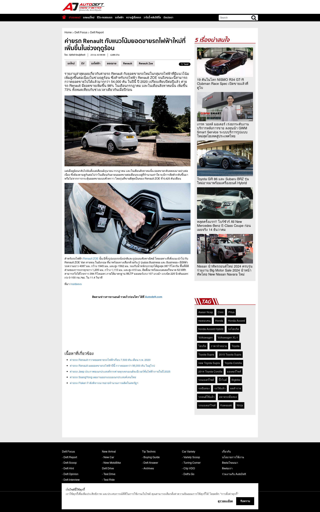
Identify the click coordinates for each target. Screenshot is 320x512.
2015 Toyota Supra (230, 354)
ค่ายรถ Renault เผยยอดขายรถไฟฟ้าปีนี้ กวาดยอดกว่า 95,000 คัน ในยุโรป (112, 366)
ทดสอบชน (204, 320)
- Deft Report (69, 457)
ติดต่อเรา (168, 18)
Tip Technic (149, 451)
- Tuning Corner (191, 462)
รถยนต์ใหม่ (88, 18)
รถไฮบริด (233, 329)
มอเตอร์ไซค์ (234, 371)
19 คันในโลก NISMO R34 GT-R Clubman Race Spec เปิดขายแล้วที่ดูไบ (222, 84)
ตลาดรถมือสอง (228, 397)
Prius (231, 312)
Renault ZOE (90, 258)
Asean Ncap (205, 312)
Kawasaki (226, 405)
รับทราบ (245, 501)
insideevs (76, 284)
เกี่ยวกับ (226, 451)
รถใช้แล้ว (220, 388)
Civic (221, 312)
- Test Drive (108, 474)
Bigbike (236, 380)
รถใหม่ (71, 63)
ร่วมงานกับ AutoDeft (234, 474)
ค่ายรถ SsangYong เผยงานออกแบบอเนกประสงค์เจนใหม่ (103, 377)
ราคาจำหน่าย (219, 346)
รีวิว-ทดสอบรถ (104, 18)
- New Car (108, 457)
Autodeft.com (154, 297)
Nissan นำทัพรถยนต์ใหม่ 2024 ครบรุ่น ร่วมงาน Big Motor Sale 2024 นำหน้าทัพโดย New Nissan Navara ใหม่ (224, 270)
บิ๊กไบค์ (223, 380)
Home (68, 32)
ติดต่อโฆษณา (230, 462)
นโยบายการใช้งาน (233, 457)
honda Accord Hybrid (210, 329)
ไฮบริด (202, 346)
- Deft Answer (150, 462)
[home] (64, 17)
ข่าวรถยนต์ (74, 18)
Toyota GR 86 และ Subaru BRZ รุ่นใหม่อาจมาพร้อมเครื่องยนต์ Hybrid (223, 181)
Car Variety (188, 451)
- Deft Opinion (70, 474)
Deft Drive (108, 468)
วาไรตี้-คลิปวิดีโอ (152, 18)
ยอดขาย (111, 63)
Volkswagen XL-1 (228, 337)
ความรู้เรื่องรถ (133, 18)
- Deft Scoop (69, 462)
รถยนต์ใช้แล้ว (206, 397)
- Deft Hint (68, 468)
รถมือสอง (204, 388)
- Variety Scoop (191, 457)
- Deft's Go (188, 474)
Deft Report (97, 32)
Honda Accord (236, 320)
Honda (219, 320)
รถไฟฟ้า (119, 18)
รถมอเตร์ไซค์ (206, 380)
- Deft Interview (71, 480)
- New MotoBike (111, 462)
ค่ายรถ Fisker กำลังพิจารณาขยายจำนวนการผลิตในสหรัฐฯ (104, 383)
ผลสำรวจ (235, 388)
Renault (127, 63)
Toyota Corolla (233, 363)
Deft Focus (80, 32)
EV (82, 63)
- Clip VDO (188, 468)
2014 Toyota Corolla (210, 371)
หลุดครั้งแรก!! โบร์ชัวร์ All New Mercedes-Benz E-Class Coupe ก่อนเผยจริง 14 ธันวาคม (224, 226)
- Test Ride (108, 480)
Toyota (236, 346)
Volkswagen (205, 337)
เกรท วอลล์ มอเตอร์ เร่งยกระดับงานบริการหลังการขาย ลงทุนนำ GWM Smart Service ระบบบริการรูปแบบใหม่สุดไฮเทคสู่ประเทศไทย (223, 130)
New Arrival (109, 451)
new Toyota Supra (209, 363)
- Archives (148, 468)
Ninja (240, 405)
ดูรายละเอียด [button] (225, 501)
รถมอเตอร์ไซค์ (207, 405)
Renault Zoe (146, 63)
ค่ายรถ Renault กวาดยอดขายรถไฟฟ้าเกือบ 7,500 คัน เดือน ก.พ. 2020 (110, 360)
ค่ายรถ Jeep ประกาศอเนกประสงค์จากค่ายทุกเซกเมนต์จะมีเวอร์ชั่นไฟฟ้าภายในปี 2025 (120, 371)
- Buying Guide (151, 457)
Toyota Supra (206, 354)
